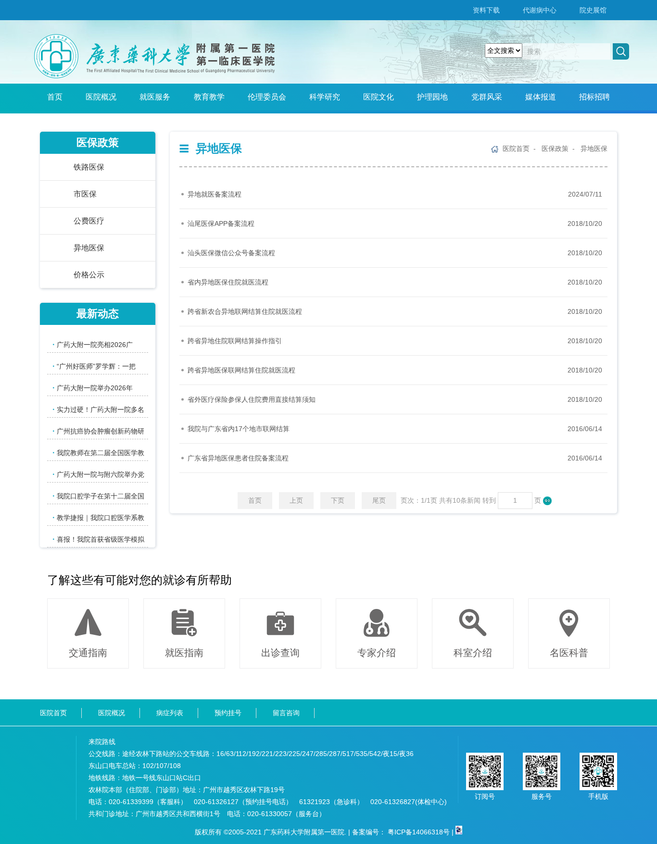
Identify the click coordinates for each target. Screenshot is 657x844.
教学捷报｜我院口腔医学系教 (98, 517)
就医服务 (154, 97)
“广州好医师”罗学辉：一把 (94, 366)
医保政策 (555, 148)
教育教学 (209, 97)
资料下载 (486, 10)
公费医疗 (89, 221)
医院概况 (101, 97)
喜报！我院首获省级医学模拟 (98, 539)
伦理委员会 (267, 97)
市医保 (85, 194)
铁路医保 (89, 167)
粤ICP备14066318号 (419, 832)
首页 (55, 97)
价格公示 (89, 275)
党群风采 (486, 97)
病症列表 (169, 713)
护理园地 (432, 97)
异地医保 (594, 148)
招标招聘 (594, 97)
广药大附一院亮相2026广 (92, 344)
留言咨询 (286, 713)
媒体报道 (540, 97)
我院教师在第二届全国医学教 (98, 452)
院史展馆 (593, 10)
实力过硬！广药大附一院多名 (98, 409)
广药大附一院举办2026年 (92, 388)
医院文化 (378, 97)
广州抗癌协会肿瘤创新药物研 (98, 431)
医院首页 (516, 148)
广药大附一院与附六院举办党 (98, 474)
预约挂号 (228, 713)
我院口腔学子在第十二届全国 (98, 496)
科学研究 (324, 97)
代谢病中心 (539, 10)
